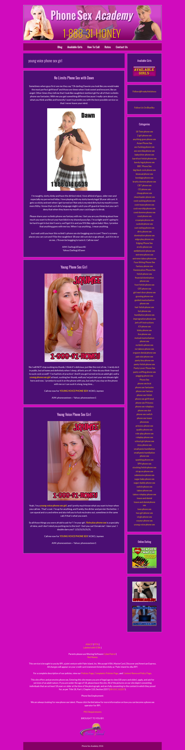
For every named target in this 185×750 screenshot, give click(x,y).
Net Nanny (92, 657)
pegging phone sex (144, 375)
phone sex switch (144, 414)
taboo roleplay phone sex (144, 494)
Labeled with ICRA (92, 647)
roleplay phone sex (144, 437)
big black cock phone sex (144, 170)
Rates (108, 47)
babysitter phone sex (144, 154)
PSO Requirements (93, 712)
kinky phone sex (144, 330)
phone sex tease (144, 418)
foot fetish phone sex (144, 284)
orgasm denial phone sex (144, 352)
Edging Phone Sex (144, 243)
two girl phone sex (144, 513)
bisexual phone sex (144, 174)
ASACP (89, 644)
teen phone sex (144, 509)
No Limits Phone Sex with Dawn (74, 77)
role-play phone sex (144, 433)
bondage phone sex (144, 177)
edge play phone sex (144, 239)
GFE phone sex (144, 288)
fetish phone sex (144, 274)
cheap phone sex (144, 193)
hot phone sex (144, 311)
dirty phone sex (144, 231)
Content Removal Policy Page (137, 673)
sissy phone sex (144, 445)
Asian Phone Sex (144, 143)
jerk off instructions (144, 322)
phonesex (144, 422)
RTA (96, 644)
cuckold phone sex (144, 224)
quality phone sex (144, 429)
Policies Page (87, 673)
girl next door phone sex (144, 292)
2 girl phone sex (144, 135)
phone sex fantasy (144, 391)
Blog (60, 47)
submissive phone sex (144, 475)
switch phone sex (144, 486)
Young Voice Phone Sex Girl (74, 414)
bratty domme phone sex (144, 181)
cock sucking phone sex (144, 200)
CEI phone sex (144, 189)
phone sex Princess (144, 402)
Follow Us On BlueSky (144, 107)
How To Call (93, 47)
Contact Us (122, 47)
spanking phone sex (144, 459)
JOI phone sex (144, 326)
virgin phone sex (144, 517)
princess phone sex (144, 425)
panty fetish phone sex (144, 364)
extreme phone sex (144, 254)
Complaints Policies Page (106, 673)
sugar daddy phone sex (144, 482)
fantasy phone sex (144, 266)
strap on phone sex (144, 471)
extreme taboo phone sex (144, 258)
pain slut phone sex (144, 356)
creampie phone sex (144, 220)
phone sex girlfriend (144, 399)
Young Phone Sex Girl (74, 267)
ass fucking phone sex (144, 147)
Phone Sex (144, 379)
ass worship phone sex (144, 151)
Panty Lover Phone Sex (144, 368)
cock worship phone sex (144, 208)
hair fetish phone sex (144, 307)
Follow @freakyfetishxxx (144, 91)
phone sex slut (144, 410)
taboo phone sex (144, 490)
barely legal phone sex (144, 162)
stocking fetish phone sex (144, 467)
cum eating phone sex (144, 227)
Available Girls (74, 47)
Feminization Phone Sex (144, 270)
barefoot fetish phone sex (144, 158)
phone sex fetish (144, 395)
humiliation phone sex (144, 315)
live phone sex (144, 334)
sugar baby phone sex (144, 479)
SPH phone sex (144, 463)
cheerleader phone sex (144, 197)
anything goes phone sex (144, 139)
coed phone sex (144, 216)
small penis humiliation (144, 449)
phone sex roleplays (144, 406)
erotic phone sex (144, 247)
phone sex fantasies (144, 387)
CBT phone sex (144, 185)
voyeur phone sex (144, 520)
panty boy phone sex (144, 360)
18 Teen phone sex (144, 131)
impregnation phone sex (144, 318)
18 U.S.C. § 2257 (117, 689)
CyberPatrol (110, 654)
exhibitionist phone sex (144, 250)
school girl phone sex (144, 441)
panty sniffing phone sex (144, 372)
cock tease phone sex (144, 204)
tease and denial (144, 498)
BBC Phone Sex (144, 166)
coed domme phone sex (144, 212)
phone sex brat (144, 383)
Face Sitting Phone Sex (144, 262)
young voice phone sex (144, 524)
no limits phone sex (144, 345)
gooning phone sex (144, 296)
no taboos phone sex (144, 349)
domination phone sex (144, 235)
